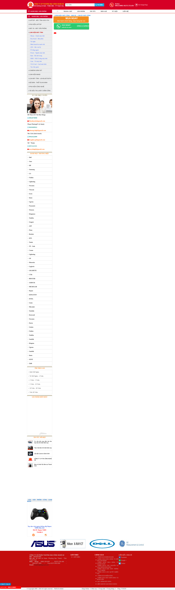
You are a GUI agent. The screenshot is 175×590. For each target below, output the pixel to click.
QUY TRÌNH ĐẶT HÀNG (104, 581)
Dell (30, 157)
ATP (30, 226)
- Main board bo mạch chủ (37, 44)
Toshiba (31, 218)
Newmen (31, 185)
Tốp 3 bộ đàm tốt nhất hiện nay (43, 448)
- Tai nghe (32, 41)
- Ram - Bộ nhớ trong (36, 55)
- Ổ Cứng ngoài (34, 50)
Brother (31, 234)
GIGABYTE (33, 270)
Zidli (30, 363)
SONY (31, 359)
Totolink (31, 311)
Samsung (32, 169)
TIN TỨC (93, 11)
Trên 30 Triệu (34, 392)
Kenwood (32, 315)
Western (31, 210)
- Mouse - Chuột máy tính (37, 36)
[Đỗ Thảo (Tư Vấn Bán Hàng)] (28, 118)
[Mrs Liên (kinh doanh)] (28, 137)
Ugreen (31, 202)
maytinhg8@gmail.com (41, 565)
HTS (30, 238)
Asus (30, 161)
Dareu (31, 323)
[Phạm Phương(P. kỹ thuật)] (28, 127)
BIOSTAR (32, 278)
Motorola (32, 262)
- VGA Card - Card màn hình (38, 64)
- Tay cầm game (34, 67)
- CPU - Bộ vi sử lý (35, 47)
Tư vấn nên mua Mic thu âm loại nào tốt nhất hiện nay (43, 442)
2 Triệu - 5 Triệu (34, 380)
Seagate (31, 222)
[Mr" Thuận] (28, 146)
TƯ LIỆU (115, 11)
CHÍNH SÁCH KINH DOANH (105, 557)
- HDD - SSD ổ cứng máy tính (38, 58)
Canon (31, 250)
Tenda (31, 242)
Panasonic (32, 206)
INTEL (31, 299)
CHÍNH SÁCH (99, 555)
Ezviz (30, 194)
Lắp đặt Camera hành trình (42, 453)
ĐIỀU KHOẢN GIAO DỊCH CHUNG (107, 584)
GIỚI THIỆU (74, 555)
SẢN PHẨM (81, 11)
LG (30, 173)
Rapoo (31, 291)
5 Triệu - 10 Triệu (35, 384)
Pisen (30, 230)
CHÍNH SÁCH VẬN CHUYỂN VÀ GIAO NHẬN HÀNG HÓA (107, 566)
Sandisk (31, 339)
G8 (30, 258)
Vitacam (31, 190)
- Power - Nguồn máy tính (37, 53)
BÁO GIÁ (104, 11)
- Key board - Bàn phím (36, 38)
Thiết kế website (58, 588)
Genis (31, 303)
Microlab (32, 307)
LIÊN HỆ (126, 11)
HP (30, 165)
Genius (31, 327)
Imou (30, 198)
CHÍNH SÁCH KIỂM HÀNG (105, 575)
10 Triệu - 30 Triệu (35, 388)
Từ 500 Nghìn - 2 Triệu (36, 376)
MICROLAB (33, 286)
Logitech (31, 266)
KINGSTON (33, 295)
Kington (31, 343)
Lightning (32, 181)
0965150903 (119, 5)
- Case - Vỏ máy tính (36, 61)
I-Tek (30, 274)
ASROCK (32, 282)
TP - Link (32, 246)
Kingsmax (32, 214)
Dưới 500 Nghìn (34, 372)
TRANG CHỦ (67, 11)
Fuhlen (31, 177)
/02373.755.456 (129, 5)
